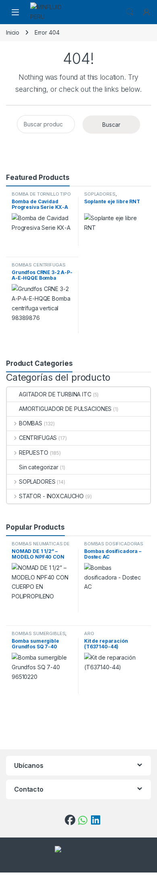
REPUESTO (33, 452)
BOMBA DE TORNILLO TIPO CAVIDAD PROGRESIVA (41, 196)
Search (129, 12)
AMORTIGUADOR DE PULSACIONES (65, 408)
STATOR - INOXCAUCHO (51, 496)
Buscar (111, 124)
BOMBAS (30, 423)
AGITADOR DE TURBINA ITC (55, 394)
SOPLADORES (100, 194)
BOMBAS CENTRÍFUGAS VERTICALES (38, 267)
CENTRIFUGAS (38, 437)
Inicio (12, 32)
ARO (89, 633)
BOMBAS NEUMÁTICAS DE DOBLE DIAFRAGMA (41, 546)
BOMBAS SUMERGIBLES (38, 633)
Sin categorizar (38, 467)
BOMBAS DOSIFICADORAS (113, 544)
